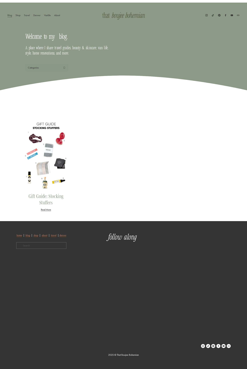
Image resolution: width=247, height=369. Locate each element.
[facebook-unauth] (225, 15)
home (19, 235)
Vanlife (47, 15)
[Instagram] (206, 15)
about (44, 235)
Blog (9, 15)
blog (28, 235)
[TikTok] (212, 15)
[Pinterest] (219, 15)
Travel (27, 15)
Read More (46, 209)
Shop (17, 15)
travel (53, 235)
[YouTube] (231, 15)
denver (62, 235)
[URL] (238, 15)
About (57, 15)
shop (36, 235)
